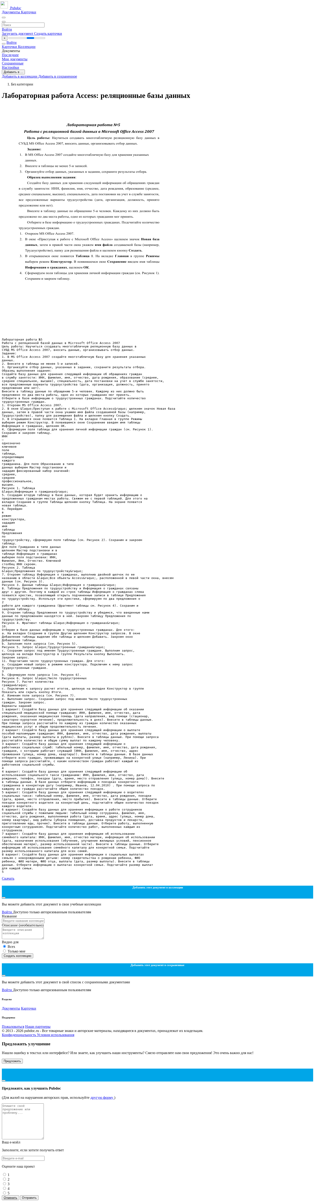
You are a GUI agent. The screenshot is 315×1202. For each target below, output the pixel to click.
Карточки (28, 12)
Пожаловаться (13, 1027)
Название (9, 916)
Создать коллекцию (17, 956)
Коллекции (27, 47)
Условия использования (55, 1035)
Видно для (10, 942)
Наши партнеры (38, 1027)
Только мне (16, 951)
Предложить (12, 1061)
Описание (23, 925)
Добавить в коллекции (20, 76)
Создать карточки (48, 33)
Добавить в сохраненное (57, 76)
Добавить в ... (13, 72)
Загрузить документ (18, 33)
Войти (7, 29)
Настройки (10, 67)
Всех (11, 947)
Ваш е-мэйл (11, 1142)
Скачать (8, 878)
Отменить (10, 1197)
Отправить (29, 1197)
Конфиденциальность (19, 1035)
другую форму (102, 1097)
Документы (11, 12)
